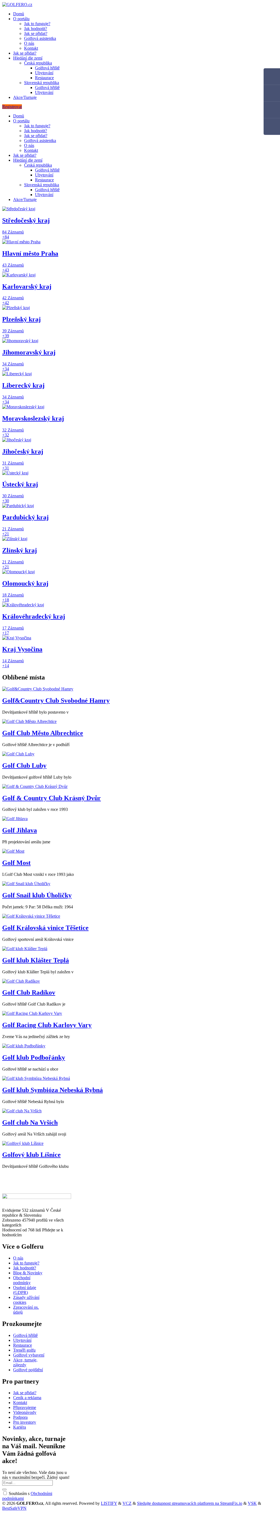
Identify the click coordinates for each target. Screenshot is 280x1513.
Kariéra (19, 1427)
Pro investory (24, 1422)
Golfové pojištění (28, 1369)
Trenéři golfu (24, 1350)
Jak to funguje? (37, 23)
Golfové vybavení (28, 1355)
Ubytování (44, 72)
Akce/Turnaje (25, 97)
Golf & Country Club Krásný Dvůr (51, 798)
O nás (29, 43)
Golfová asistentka (40, 38)
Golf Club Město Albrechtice (42, 733)
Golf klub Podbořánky (33, 1057)
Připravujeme (24, 1407)
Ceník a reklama (27, 1397)
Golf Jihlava (19, 830)
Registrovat (12, 106)
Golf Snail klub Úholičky (37, 895)
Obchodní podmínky (22, 1280)
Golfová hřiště (47, 68)
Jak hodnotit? (35, 28)
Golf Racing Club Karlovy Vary (47, 1025)
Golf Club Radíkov (28, 992)
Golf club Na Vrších (30, 1122)
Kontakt (31, 48)
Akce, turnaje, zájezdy (25, 1362)
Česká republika (38, 63)
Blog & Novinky (27, 1272)
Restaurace (44, 77)
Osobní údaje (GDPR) (24, 1290)
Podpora (20, 1417)
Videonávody (24, 1412)
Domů (18, 13)
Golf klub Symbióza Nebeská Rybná (52, 1090)
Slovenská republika (41, 82)
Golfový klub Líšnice (31, 1154)
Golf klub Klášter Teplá (35, 960)
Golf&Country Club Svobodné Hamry (56, 700)
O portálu (21, 18)
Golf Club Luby (24, 765)
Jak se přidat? (35, 33)
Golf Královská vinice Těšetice (45, 927)
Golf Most (16, 862)
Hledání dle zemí (27, 58)
